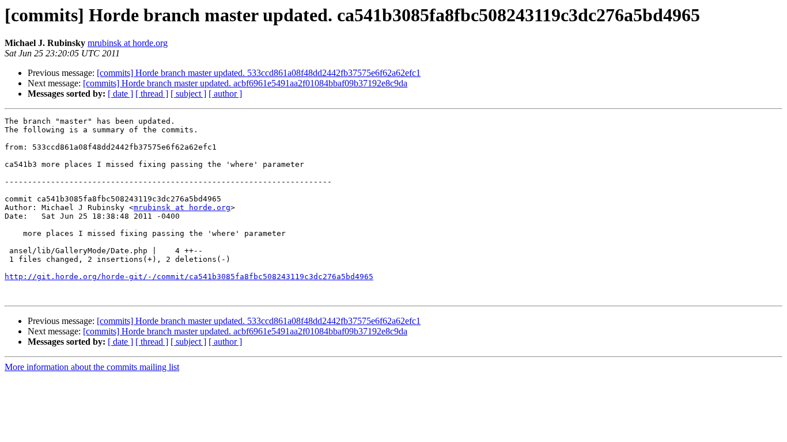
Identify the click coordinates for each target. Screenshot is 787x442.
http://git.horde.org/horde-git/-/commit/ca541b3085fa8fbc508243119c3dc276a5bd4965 (189, 276)
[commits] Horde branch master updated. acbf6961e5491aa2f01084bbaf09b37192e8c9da (245, 83)
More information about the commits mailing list (92, 367)
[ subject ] (188, 93)
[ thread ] (151, 93)
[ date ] (120, 93)
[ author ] (225, 93)
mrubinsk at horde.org (128, 43)
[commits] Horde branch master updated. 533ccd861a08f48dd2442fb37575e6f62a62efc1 (259, 73)
